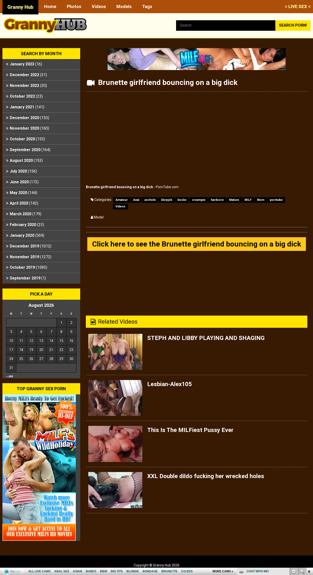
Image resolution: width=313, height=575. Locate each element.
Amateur (121, 200)
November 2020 (24, 128)
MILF (248, 200)
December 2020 (24, 117)
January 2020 (22, 235)
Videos (99, 6)
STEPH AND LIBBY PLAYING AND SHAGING (206, 338)
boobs (182, 200)
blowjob (166, 200)
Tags (147, 6)
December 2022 (24, 74)
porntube (276, 200)
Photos (74, 6)
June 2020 (19, 182)
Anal (136, 200)
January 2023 (22, 64)
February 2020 (23, 224)
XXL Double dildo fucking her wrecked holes (205, 476)
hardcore (217, 200)
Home (50, 6)
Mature (234, 200)
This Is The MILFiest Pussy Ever (190, 430)
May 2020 (18, 192)
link (309, 499)
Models (124, 6)
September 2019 (25, 278)
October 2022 (22, 96)
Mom (260, 200)
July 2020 (18, 171)
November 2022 (24, 85)
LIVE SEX (297, 6)
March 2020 (20, 214)
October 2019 (22, 267)
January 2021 (22, 107)
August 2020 (21, 160)
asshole (150, 200)
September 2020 (25, 149)
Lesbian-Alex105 (169, 384)
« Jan (9, 376)
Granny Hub (20, 7)
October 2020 (22, 139)
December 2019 (24, 246)
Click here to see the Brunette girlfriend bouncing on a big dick (196, 244)
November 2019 (24, 257)
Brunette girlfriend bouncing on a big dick (119, 187)
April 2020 (19, 203)
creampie (198, 200)
